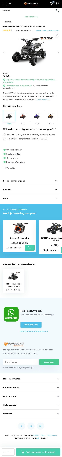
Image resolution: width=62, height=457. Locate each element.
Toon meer (42, 99)
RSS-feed (52, 435)
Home (8, 21)
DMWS (36, 435)
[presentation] (4, 52)
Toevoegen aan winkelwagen (40, 452)
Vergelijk (10, 168)
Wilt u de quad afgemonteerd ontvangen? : (29, 129)
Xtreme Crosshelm (19, 238)
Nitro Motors (27, 30)
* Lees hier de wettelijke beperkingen (18, 367)
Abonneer (49, 362)
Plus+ (43, 435)
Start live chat (31, 324)
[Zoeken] (57, 10)
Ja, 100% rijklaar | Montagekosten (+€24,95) (27, 138)
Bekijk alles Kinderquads (47, 30)
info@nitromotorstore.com (28, 331)
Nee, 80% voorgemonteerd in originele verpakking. (31, 134)
